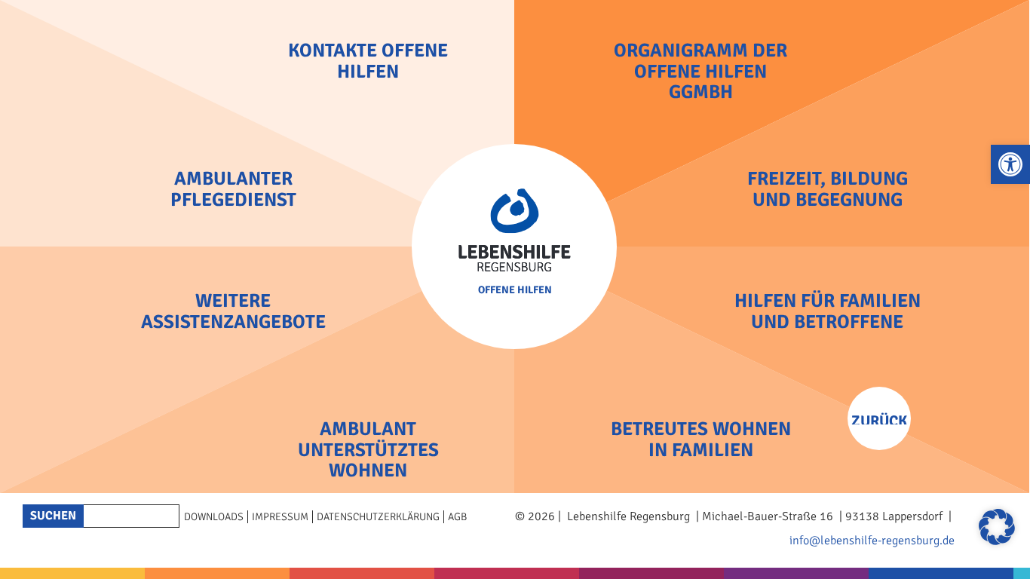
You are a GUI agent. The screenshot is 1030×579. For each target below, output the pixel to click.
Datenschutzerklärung (378, 516)
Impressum (280, 516)
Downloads (214, 516)
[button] (1010, 164)
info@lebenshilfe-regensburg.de (872, 540)
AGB (457, 516)
